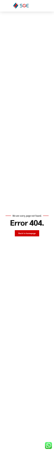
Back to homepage (27, 233)
